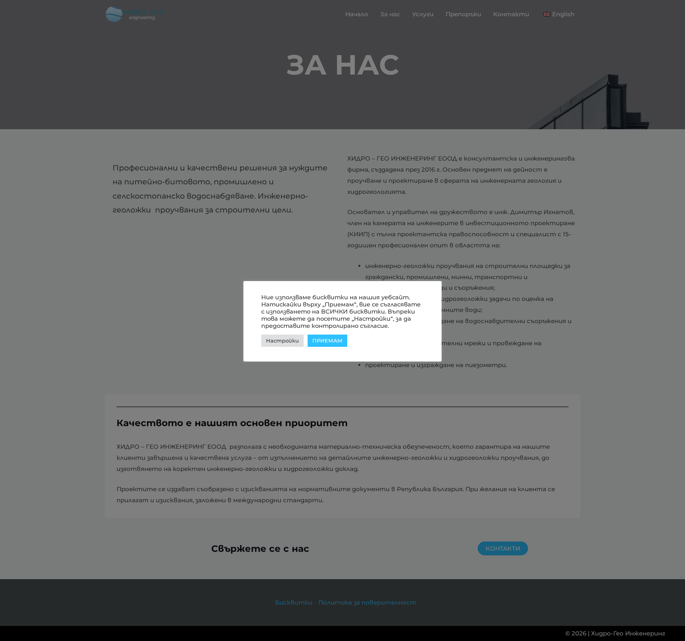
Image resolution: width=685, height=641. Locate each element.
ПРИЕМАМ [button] (327, 340)
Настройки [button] (282, 340)
